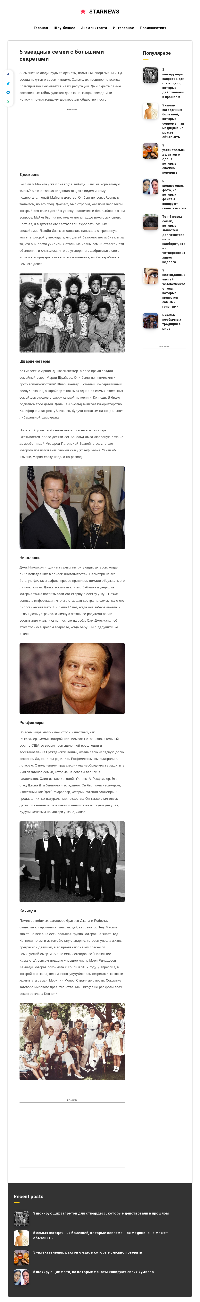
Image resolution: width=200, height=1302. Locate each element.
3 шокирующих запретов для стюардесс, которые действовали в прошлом (173, 83)
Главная (41, 28)
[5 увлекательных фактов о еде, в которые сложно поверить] (150, 151)
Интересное (123, 28)
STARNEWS (103, 11)
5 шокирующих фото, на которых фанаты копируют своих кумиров (174, 194)
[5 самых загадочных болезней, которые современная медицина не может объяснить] (150, 111)
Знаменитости (94, 28)
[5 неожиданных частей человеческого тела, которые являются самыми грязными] (150, 276)
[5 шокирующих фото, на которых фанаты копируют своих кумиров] (150, 187)
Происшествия (153, 28)
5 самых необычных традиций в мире (171, 322)
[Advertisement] (72, 144)
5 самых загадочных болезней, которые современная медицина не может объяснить (173, 121)
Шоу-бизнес (64, 28)
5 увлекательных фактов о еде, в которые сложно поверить (87, 1252)
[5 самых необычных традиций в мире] (150, 320)
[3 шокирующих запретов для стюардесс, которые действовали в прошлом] (150, 75)
